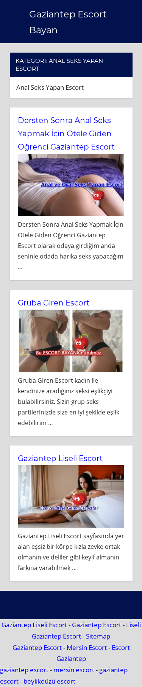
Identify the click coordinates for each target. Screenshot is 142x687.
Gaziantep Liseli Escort (60, 458)
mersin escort (73, 669)
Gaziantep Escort (96, 624)
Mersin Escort (87, 647)
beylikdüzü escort (49, 681)
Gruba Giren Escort (53, 302)
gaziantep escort (24, 669)
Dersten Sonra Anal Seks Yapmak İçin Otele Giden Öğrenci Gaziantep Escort (66, 133)
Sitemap (98, 636)
